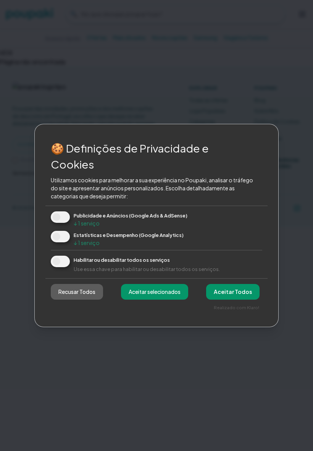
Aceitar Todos (233, 291)
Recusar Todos (76, 291)
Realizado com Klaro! (236, 307)
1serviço (87, 223)
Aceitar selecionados (155, 291)
